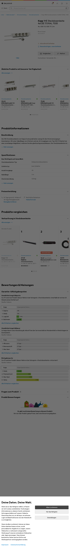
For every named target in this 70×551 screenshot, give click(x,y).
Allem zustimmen (51, 507)
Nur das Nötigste (51, 512)
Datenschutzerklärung (18, 545)
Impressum (4, 545)
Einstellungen (51, 518)
